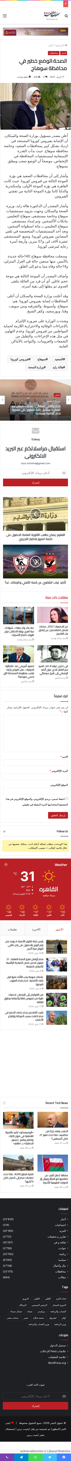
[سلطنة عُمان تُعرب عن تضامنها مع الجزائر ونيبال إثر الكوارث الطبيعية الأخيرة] (52, 1163)
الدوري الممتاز (59, 1305)
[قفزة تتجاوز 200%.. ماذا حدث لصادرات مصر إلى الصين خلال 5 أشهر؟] (18, 1163)
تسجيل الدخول (58, 1345)
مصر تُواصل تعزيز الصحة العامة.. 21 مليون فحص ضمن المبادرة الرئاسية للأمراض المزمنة (24, 963)
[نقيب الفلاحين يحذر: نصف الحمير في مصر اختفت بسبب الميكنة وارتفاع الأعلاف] (56, 1018)
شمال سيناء (16, 1311)
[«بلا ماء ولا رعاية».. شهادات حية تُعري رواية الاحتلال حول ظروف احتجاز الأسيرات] (18, 615)
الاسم (64, 756)
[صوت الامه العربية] (35, 31)
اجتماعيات (60, 1224)
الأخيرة (36, 929)
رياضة (62, 1254)
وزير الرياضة (60, 1324)
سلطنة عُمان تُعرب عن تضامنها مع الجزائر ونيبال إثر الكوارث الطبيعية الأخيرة (54, 1179)
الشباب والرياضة (58, 1311)
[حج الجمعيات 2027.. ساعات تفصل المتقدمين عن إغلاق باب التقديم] (52, 615)
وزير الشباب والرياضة (39, 1324)
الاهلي (37, 1298)
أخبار (50, 45)
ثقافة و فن (60, 1242)
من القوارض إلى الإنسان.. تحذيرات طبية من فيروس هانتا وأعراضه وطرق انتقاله (23, 998)
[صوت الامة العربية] (52, 15)
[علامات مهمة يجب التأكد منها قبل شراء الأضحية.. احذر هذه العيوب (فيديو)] (56, 982)
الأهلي (48, 1298)
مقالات (62, 1277)
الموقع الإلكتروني (59, 784)
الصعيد (59, 359)
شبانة (29, 1311)
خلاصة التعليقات (57, 1357)
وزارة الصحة (36, 367)
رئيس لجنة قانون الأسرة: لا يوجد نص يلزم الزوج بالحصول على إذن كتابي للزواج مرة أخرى (24, 945)
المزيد (62, 1230)
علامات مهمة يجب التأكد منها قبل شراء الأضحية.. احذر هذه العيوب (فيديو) (25, 981)
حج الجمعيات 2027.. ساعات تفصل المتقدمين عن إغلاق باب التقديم (53, 630)
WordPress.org (57, 1362)
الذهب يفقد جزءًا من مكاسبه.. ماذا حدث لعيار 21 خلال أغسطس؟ (53, 1135)
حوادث (62, 1248)
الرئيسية (60, 45)
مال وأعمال (59, 1265)
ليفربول (52, 1317)
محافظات (53, 53)
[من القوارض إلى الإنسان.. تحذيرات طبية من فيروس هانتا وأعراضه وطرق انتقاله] (56, 1000)
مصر (26, 1317)
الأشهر (59, 929)
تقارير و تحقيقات (57, 1236)
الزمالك (22, 1305)
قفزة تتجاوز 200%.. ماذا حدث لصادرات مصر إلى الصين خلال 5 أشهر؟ (18, 1178)
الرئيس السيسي (39, 1305)
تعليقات (12, 929)
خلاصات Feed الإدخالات (53, 1351)
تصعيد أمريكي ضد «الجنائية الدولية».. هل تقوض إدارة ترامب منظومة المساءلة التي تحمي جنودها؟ (18, 671)
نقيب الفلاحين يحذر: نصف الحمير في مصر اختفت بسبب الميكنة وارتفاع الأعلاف (24, 1016)
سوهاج (41, 359)
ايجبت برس (33, 1434)
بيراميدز (41, 1311)
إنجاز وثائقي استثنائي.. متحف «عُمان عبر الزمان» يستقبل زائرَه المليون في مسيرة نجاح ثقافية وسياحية (36, 409)
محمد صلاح (38, 1317)
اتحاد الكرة (61, 1298)
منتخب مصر (12, 1317)
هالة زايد (58, 367)
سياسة (62, 1259)
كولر (64, 1317)
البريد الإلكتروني (59, 770)
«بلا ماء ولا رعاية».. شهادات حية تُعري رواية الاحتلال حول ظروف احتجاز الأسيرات (19, 631)
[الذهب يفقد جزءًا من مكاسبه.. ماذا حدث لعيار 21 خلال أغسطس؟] (52, 1120)
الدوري (25, 1298)
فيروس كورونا (20, 359)
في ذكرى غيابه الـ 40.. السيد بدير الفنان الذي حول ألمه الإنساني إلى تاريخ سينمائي (53, 670)
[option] (35, 400)
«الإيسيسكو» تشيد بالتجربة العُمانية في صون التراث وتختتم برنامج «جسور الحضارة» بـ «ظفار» (19, 1138)
